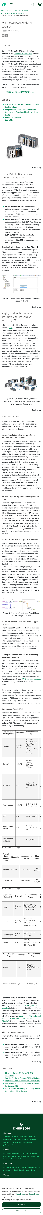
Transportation (9, 1145)
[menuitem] (32, 4)
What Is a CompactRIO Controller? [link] (14, 13)
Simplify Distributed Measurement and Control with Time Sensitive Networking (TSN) (21, 112)
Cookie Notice (34, 1194)
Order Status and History (29, 1153)
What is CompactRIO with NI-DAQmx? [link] (14, 15)
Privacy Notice (20, 1194)
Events (33, 1170)
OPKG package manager (31, 679)
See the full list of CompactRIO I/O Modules (22, 1078)
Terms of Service (23, 1156)
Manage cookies (22, 1211)
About (24, 1167)
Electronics (17, 1139)
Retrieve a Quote (10, 1156)
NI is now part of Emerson (11, 1167)
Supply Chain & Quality (21, 1170)
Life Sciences (16, 1142)
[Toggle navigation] (11, 4)
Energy (26, 1139)
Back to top (36, 167)
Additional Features (13, 117)
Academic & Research (10, 1136)
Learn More (9, 120)
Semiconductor (28, 1142)
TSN (10, 328)
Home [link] (3, 11)
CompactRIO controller (23, 54)
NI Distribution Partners (11, 1153)
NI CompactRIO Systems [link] (22, 11)
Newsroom (8, 1170)
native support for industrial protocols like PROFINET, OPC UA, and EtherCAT (21, 1018)
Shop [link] (9, 11)
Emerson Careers (34, 1167)
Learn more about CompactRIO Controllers (22, 1081)
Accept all (21, 1204)
